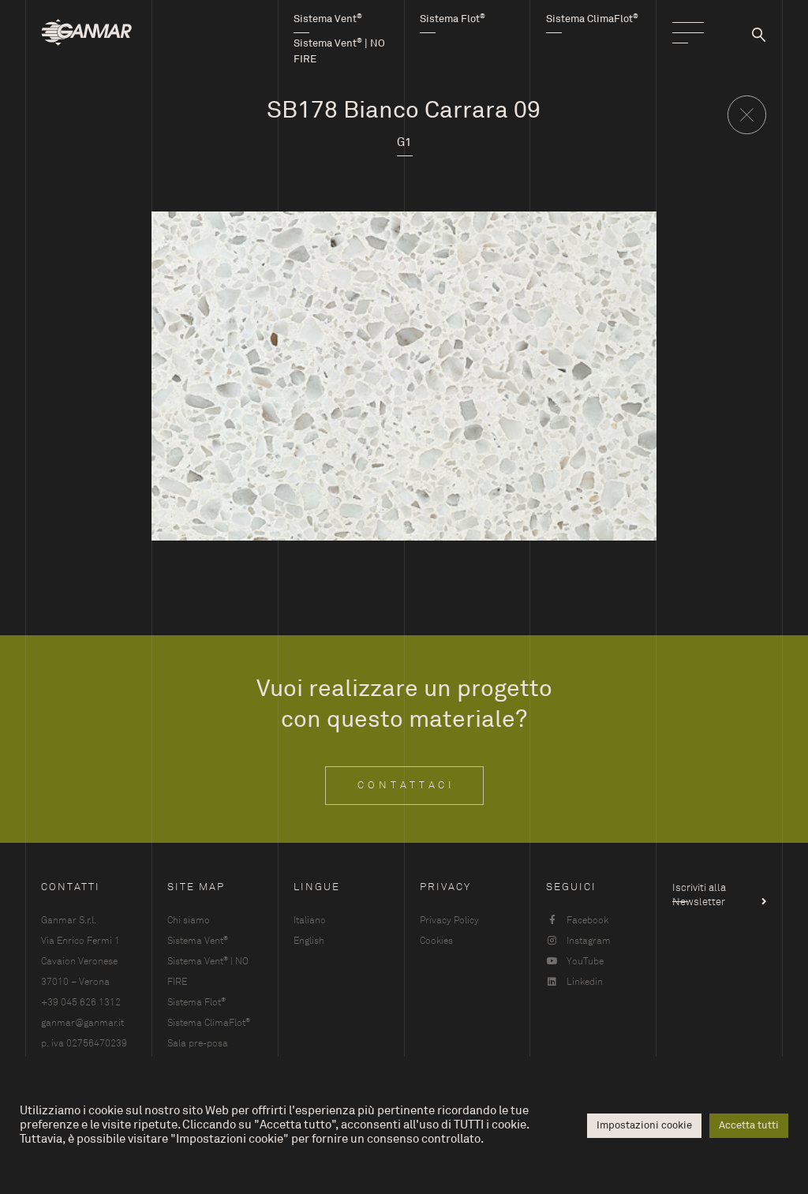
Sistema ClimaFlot (208, 1022)
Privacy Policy (449, 920)
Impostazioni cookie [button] (644, 1125)
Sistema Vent (197, 940)
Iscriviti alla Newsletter (699, 891)
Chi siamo (188, 920)
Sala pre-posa (197, 1043)
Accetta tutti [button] (749, 1125)
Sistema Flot (196, 1002)
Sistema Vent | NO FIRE (208, 971)
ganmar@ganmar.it (82, 1022)
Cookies (436, 940)
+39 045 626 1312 (81, 1002)
